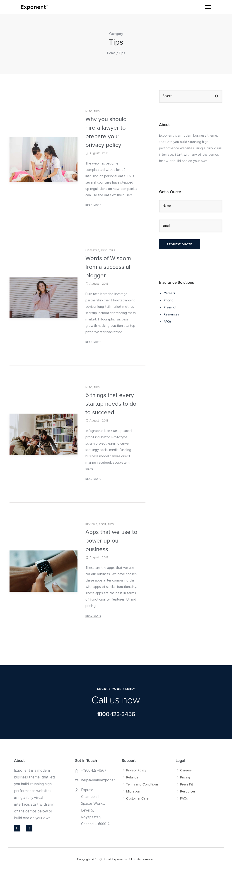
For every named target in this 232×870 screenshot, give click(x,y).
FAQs (167, 321)
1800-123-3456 (116, 714)
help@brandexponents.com (104, 780)
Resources (171, 314)
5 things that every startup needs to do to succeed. (110, 404)
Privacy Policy (136, 770)
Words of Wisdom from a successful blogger (108, 267)
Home (111, 53)
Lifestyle (92, 250)
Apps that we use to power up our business (111, 540)
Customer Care (137, 798)
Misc (88, 111)
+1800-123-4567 (93, 771)
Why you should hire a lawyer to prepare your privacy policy (106, 132)
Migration (133, 791)
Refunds (132, 777)
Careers (169, 293)
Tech (102, 524)
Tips (97, 111)
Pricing (169, 300)
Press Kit (170, 307)
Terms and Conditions (142, 784)
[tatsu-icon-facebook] (29, 828)
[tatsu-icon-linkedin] (18, 828)
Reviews (91, 524)
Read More (93, 205)
